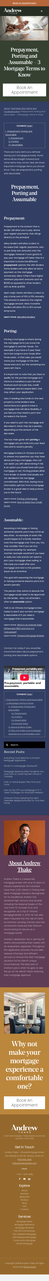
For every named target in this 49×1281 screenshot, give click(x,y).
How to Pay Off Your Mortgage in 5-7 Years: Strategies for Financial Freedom (23, 791)
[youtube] (24, 1179)
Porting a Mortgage (27, 498)
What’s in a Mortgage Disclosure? (20, 765)
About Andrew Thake (20, 727)
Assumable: (15, 145)
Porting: (13, 141)
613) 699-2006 (25, 1159)
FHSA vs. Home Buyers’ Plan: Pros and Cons (22, 783)
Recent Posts (19, 723)
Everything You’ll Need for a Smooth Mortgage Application (22, 759)
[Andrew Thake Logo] (13, 9)
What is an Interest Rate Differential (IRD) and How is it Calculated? (23, 628)
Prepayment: (16, 138)
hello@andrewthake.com (24, 1163)
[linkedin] (29, 1179)
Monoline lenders (26, 316)
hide (30, 126)
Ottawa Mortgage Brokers (30, 635)
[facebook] (20, 1179)
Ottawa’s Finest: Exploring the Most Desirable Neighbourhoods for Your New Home (24, 801)
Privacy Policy (30, 1267)
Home (7, 108)
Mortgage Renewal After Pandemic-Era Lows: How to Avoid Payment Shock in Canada (24, 774)
